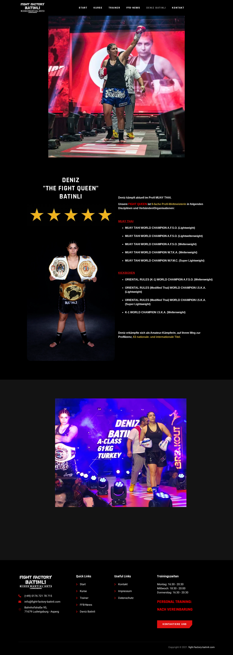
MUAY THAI (125, 221)
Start (83, 8)
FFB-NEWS (133, 8)
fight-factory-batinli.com (201, 647)
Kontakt (178, 8)
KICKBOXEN (126, 272)
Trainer (114, 8)
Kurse (98, 8)
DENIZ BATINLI (156, 8)
